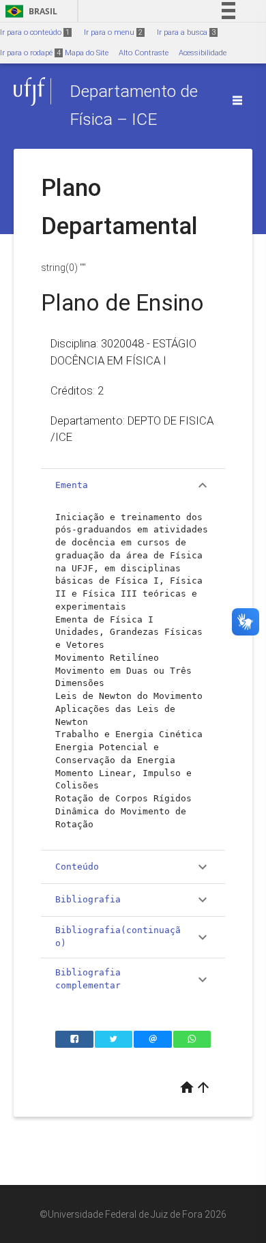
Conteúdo (133, 867)
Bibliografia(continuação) (133, 936)
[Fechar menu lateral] (237, 100)
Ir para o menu (113, 32)
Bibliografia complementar (133, 978)
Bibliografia (133, 899)
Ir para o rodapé (30, 52)
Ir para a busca (186, 32)
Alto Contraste (143, 52)
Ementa (133, 485)
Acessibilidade (202, 52)
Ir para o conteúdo (35, 32)
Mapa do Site (86, 52)
